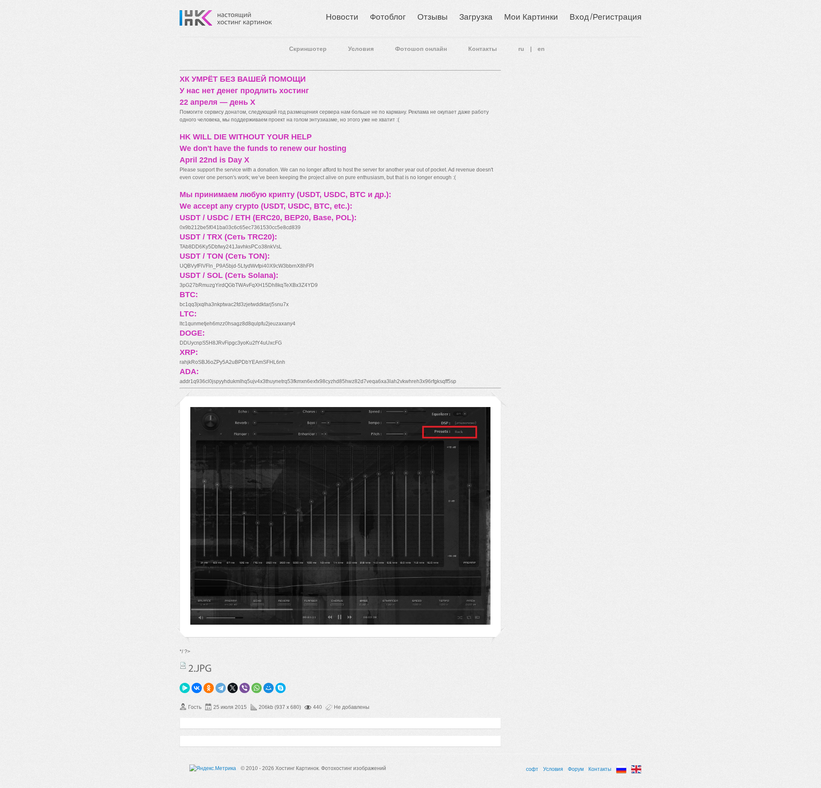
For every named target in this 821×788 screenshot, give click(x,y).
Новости (342, 16)
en (541, 48)
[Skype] (280, 688)
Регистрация (617, 16)
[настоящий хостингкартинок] (244, 18)
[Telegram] (221, 688)
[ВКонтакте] (197, 688)
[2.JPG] (340, 623)
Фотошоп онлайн (421, 48)
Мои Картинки (531, 16)
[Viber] (244, 688)
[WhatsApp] (256, 688)
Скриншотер (308, 48)
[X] (232, 688)
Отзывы (432, 16)
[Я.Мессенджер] (185, 688)
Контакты (482, 48)
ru (521, 48)
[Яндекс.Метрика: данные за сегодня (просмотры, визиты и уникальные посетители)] (212, 768)
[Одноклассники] (209, 688)
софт (532, 769)
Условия (361, 48)
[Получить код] (183, 665)
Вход (579, 16)
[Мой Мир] (268, 688)
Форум (576, 769)
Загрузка (476, 16)
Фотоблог (388, 16)
